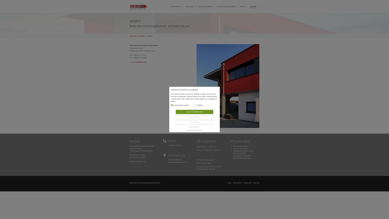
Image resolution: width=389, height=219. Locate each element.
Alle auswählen (194, 112)
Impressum (189, 130)
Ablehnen (194, 117)
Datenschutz (199, 130)
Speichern (194, 122)
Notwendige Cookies (181, 105)
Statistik (200, 105)
